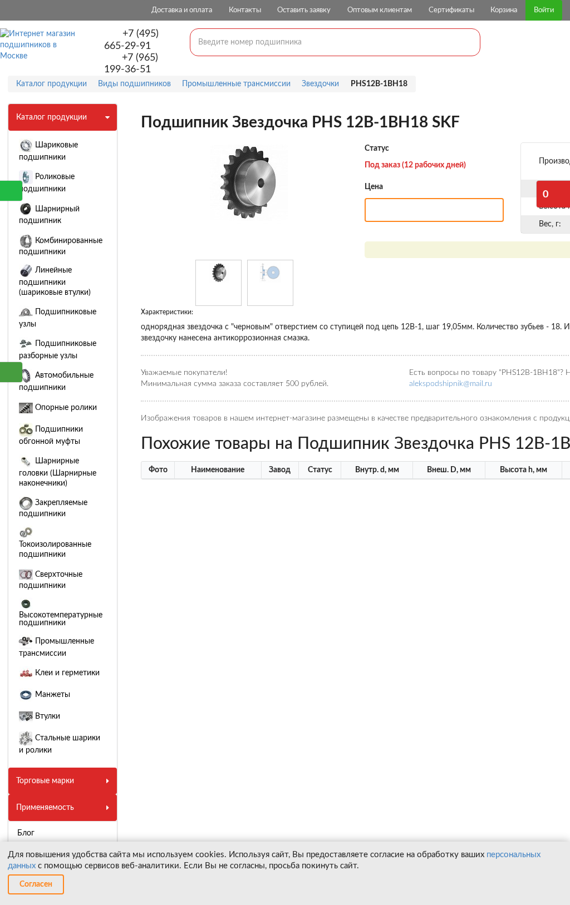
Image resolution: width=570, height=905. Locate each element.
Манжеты (51, 695)
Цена (374, 187)
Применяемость (45, 808)
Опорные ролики (65, 408)
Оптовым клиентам (379, 10)
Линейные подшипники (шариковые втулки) (55, 281)
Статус (377, 148)
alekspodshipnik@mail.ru (450, 384)
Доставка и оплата (181, 10)
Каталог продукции (51, 117)
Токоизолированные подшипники (55, 549)
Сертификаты (451, 10)
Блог (26, 833)
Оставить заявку (304, 10)
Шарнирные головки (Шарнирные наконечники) (57, 472)
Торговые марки (45, 781)
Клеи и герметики (66, 673)
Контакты (245, 10)
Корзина (503, 10)
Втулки (46, 716)
